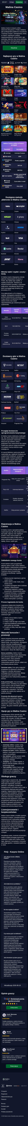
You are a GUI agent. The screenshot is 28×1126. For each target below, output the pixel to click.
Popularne (4, 62)
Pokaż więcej (14, 1066)
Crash (18, 62)
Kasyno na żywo (12, 62)
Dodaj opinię (14, 1007)
